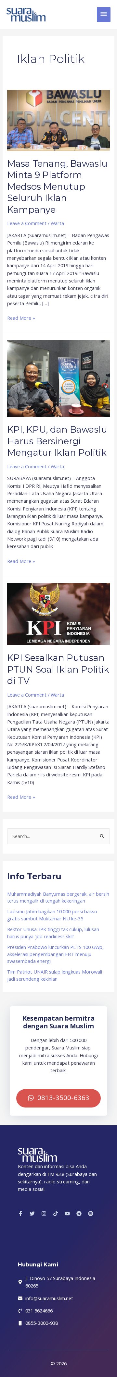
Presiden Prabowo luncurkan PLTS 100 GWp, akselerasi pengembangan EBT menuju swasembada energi (55, 954)
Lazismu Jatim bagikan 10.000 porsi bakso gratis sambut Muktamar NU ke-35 (52, 915)
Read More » (21, 317)
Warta (57, 223)
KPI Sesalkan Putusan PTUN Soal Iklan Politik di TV (58, 669)
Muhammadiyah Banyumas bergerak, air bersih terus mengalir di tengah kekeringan (58, 897)
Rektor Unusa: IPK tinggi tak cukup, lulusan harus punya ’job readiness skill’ (53, 933)
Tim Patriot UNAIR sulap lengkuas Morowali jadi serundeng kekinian (54, 975)
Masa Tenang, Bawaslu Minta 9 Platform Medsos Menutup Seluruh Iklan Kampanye (57, 186)
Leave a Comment (26, 223)
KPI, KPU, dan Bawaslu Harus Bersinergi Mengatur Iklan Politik (57, 441)
